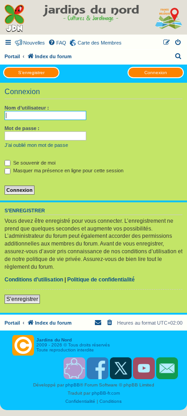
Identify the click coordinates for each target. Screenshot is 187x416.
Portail (12, 56)
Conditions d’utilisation (34, 279)
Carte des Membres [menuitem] (100, 42)
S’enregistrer (31, 72)
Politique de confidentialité (101, 279)
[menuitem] (57, 42)
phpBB (72, 384)
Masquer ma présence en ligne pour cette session (67, 170)
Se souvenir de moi (33, 162)
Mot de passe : (22, 128)
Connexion (155, 72)
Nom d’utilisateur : (27, 107)
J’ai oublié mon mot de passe (36, 145)
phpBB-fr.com (106, 393)
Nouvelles (34, 42)
